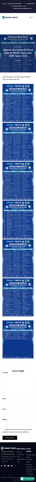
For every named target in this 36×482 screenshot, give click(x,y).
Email (4, 409)
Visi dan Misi (20, 454)
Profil (18, 457)
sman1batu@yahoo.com (7, 454)
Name (4, 398)
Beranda (19, 452)
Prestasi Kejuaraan (18, 47)
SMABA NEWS (21, 459)
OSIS (18, 462)
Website (5, 419)
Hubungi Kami (29, 479)
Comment (5, 372)
